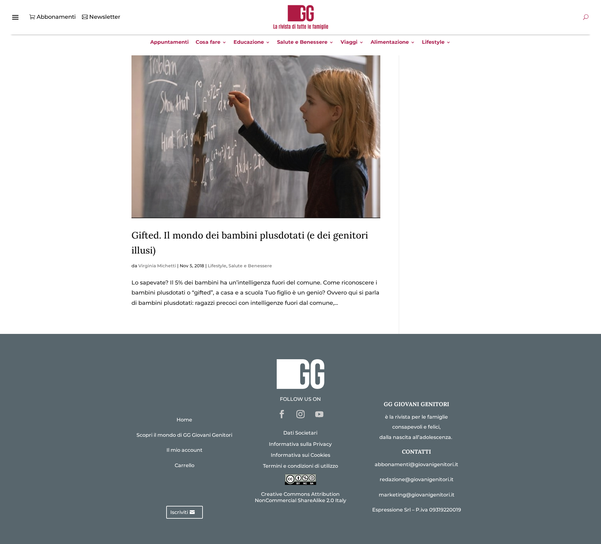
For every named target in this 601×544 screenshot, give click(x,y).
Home (184, 420)
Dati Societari (300, 433)
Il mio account (185, 450)
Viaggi (349, 42)
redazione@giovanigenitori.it (417, 479)
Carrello (184, 465)
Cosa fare (208, 42)
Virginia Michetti (157, 266)
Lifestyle (433, 42)
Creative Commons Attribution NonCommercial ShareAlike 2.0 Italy (300, 497)
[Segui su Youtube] (319, 414)
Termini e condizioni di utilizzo (300, 466)
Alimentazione (390, 42)
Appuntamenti (169, 42)
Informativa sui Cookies (300, 455)
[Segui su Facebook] (282, 414)
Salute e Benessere (302, 42)
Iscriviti (179, 512)
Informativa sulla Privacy (300, 444)
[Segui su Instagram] (300, 414)
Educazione (249, 42)
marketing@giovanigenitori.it (417, 495)
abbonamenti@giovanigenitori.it (416, 464)
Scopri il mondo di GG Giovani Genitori (184, 435)
